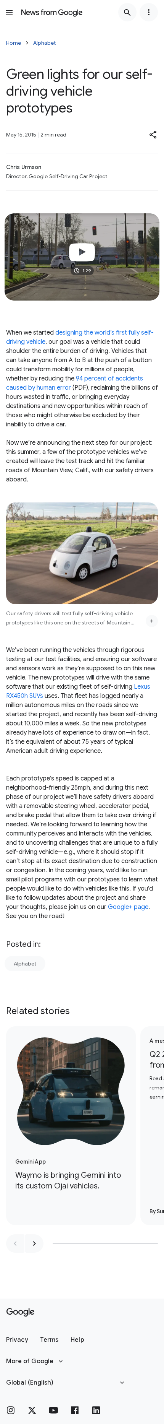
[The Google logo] (20, 1312)
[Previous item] (15, 1243)
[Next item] (34, 1243)
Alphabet (44, 42)
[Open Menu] (9, 12)
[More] (152, 621)
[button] (153, 134)
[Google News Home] (51, 12)
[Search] (127, 12)
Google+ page (128, 907)
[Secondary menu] (149, 12)
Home (13, 42)
